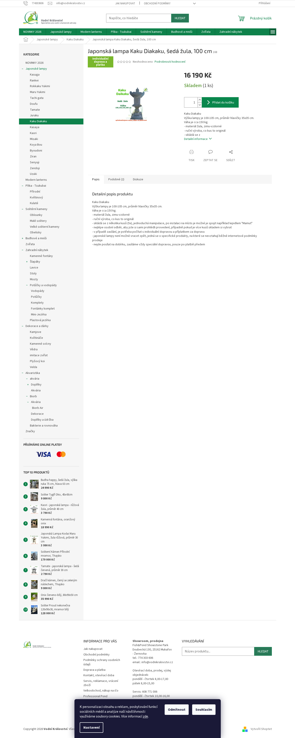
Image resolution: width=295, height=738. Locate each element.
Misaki (34, 139)
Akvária (36, 390)
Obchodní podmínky (157, 3)
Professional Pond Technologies (95, 698)
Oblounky (36, 215)
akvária (34, 379)
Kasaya (34, 127)
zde (145, 716)
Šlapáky (35, 262)
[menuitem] (32, 31)
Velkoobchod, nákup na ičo (100, 690)
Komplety (37, 303)
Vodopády (37, 291)
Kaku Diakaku (38, 121)
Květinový (36, 197)
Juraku (34, 115)
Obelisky (35, 232)
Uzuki (33, 174)
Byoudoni (36, 150)
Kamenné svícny (40, 344)
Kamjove (35, 332)
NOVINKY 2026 (34, 63)
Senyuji (34, 162)
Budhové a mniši (36, 238)
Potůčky (36, 297)
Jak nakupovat (125, 3)
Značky (30, 431)
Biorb (33, 396)
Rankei (34, 80)
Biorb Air (37, 408)
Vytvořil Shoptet (261, 729)
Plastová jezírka (40, 320)
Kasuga (35, 74)
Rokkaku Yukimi (40, 86)
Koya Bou (36, 145)
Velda (33, 367)
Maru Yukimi (37, 92)
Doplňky (36, 384)
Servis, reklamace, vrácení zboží (100, 683)
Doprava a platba (94, 670)
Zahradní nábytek (37, 250)
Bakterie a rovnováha (44, 425)
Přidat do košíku (223, 102)
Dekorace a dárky (37, 326)
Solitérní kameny (36, 209)
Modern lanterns (36, 180)
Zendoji (35, 168)
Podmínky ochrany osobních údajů (101, 662)
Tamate (35, 110)
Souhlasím (203, 709)
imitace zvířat (39, 355)
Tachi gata (36, 98)
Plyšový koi (37, 361)
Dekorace (37, 414)
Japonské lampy (36, 69)
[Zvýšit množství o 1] (199, 99)
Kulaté (34, 203)
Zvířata (30, 244)
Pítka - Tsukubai (36, 186)
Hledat (180, 18)
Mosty (34, 279)
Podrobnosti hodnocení (170, 62)
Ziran (33, 156)
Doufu (34, 104)
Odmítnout (176, 709)
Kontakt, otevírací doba (98, 675)
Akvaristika (33, 373)
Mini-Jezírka (39, 314)
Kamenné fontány (41, 256)
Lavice (34, 267)
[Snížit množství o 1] (199, 104)
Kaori (33, 133)
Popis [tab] (96, 179)
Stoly (33, 273)
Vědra (34, 349)
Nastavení (91, 727)
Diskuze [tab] (138, 179)
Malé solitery (38, 221)
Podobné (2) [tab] (116, 179)
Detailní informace (196, 139)
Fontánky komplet (43, 308)
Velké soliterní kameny (44, 227)
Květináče (36, 338)
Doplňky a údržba (42, 420)
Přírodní (35, 191)
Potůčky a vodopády (43, 285)
